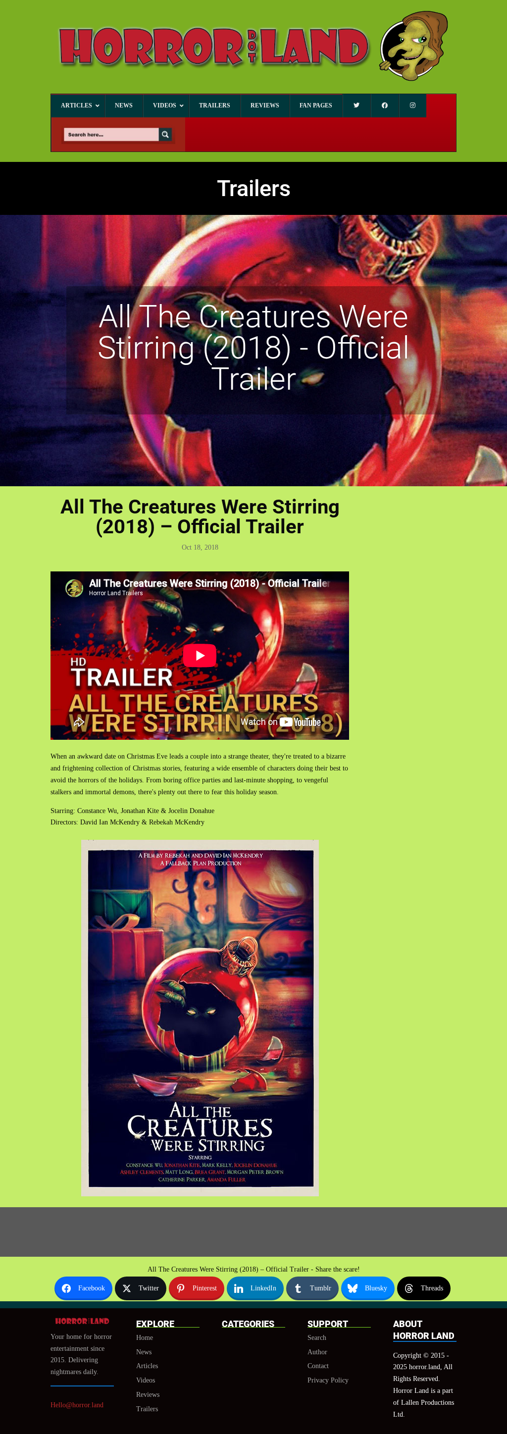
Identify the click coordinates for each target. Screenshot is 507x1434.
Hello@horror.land (77, 1405)
